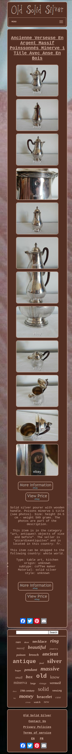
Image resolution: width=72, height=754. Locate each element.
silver (54, 661)
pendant (30, 670)
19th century (27, 690)
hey (14, 698)
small (18, 677)
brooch (34, 655)
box (29, 676)
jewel (41, 663)
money (26, 696)
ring (54, 641)
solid (43, 689)
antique (24, 661)
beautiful (37, 647)
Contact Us (37, 721)
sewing (57, 690)
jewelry (53, 649)
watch (37, 702)
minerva (20, 682)
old (41, 676)
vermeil (55, 683)
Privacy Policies (37, 727)
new (46, 702)
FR (41, 738)
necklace (40, 641)
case (58, 697)
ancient (50, 654)
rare (18, 642)
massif (20, 648)
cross (28, 702)
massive (50, 668)
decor (26, 642)
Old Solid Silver (37, 715)
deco (15, 691)
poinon (21, 655)
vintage (42, 683)
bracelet (44, 696)
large (33, 683)
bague (18, 670)
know (54, 677)
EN (33, 738)
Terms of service (37, 733)
